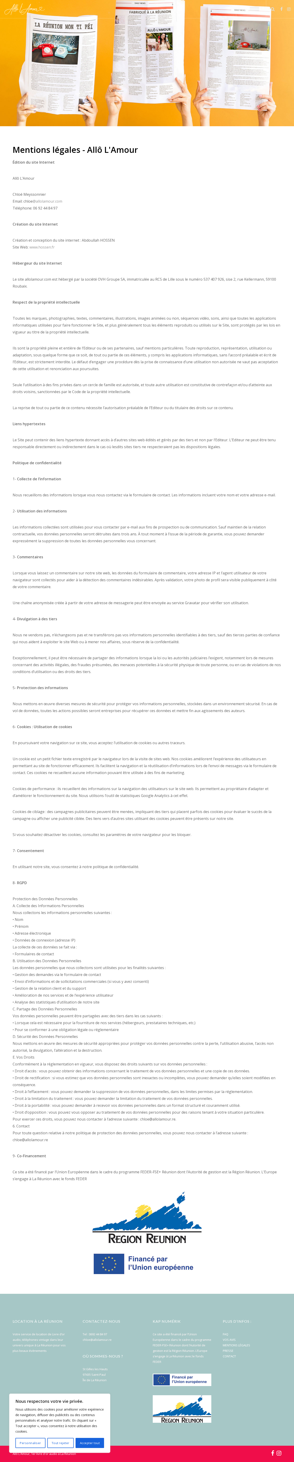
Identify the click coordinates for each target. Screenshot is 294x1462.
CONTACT (229, 1356)
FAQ (225, 1334)
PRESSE (228, 1351)
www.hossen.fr (42, 247)
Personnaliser (30, 1443)
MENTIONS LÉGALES (236, 1345)
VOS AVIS (229, 1340)
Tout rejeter (60, 1443)
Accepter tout (90, 1443)
